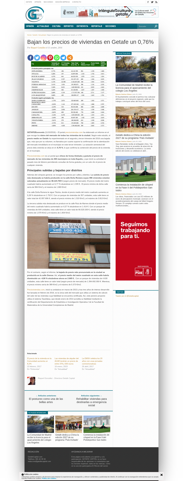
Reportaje (96, 26)
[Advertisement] (68, 327)
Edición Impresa (62, 2)
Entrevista (82, 26)
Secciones (48, 2)
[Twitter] (37, 58)
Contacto (76, 2)
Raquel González (38, 48)
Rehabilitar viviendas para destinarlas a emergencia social (91, 402)
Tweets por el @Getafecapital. (127, 296)
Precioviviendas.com (36, 156)
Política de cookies (49, 478)
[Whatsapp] (57, 58)
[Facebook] (30, 58)
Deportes (68, 26)
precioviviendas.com (74, 132)
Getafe (29, 2)
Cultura (56, 26)
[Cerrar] (161, 475)
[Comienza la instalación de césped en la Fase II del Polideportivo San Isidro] (96, 432)
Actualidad (43, 26)
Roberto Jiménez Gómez (124, 94)
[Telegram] (63, 58)
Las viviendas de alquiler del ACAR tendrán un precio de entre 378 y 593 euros (67, 361)
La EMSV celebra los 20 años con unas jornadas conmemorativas (92, 361)
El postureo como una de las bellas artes (46, 400)
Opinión (37, 2)
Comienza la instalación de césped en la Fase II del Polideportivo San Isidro (96, 437)
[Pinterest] (50, 58)
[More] (70, 58)
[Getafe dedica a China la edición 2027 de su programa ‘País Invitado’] (68, 432)
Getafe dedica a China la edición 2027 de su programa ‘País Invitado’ (67, 437)
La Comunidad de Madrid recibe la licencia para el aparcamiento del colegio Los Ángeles (134, 88)
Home (29, 35)
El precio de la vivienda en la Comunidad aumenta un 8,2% (39, 361)
